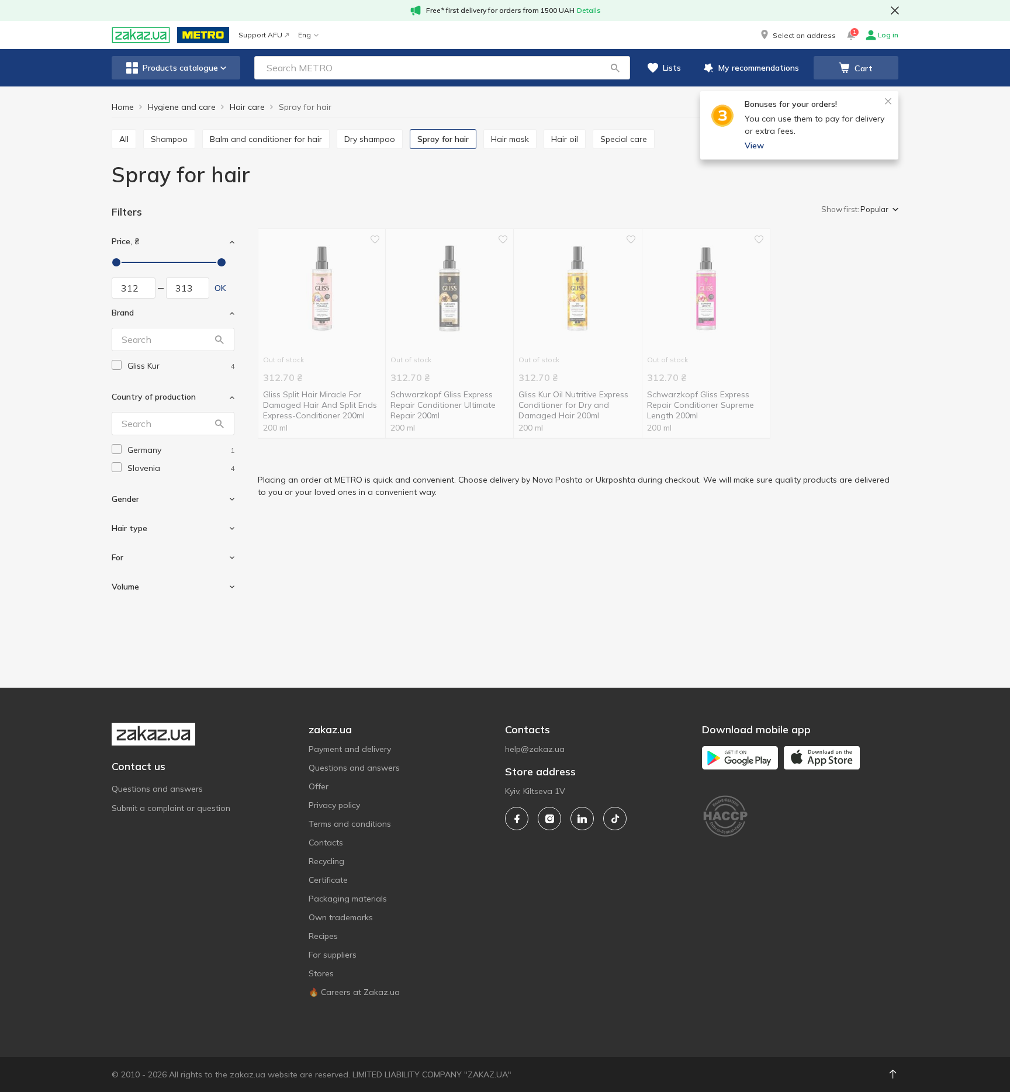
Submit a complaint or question (171, 808)
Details (589, 10)
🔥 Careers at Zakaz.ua (354, 992)
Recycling (326, 861)
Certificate (328, 880)
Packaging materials (348, 898)
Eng (304, 34)
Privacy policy (334, 805)
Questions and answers (157, 789)
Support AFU (260, 34)
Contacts (326, 842)
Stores (321, 973)
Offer (318, 786)
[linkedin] (582, 818)
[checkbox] (117, 365)
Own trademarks (341, 917)
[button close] (895, 10)
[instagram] (549, 818)
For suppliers (333, 954)
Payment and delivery (350, 749)
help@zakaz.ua (535, 749)
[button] (797, 35)
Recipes (323, 936)
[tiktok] (615, 818)
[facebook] (516, 818)
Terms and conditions (350, 824)
